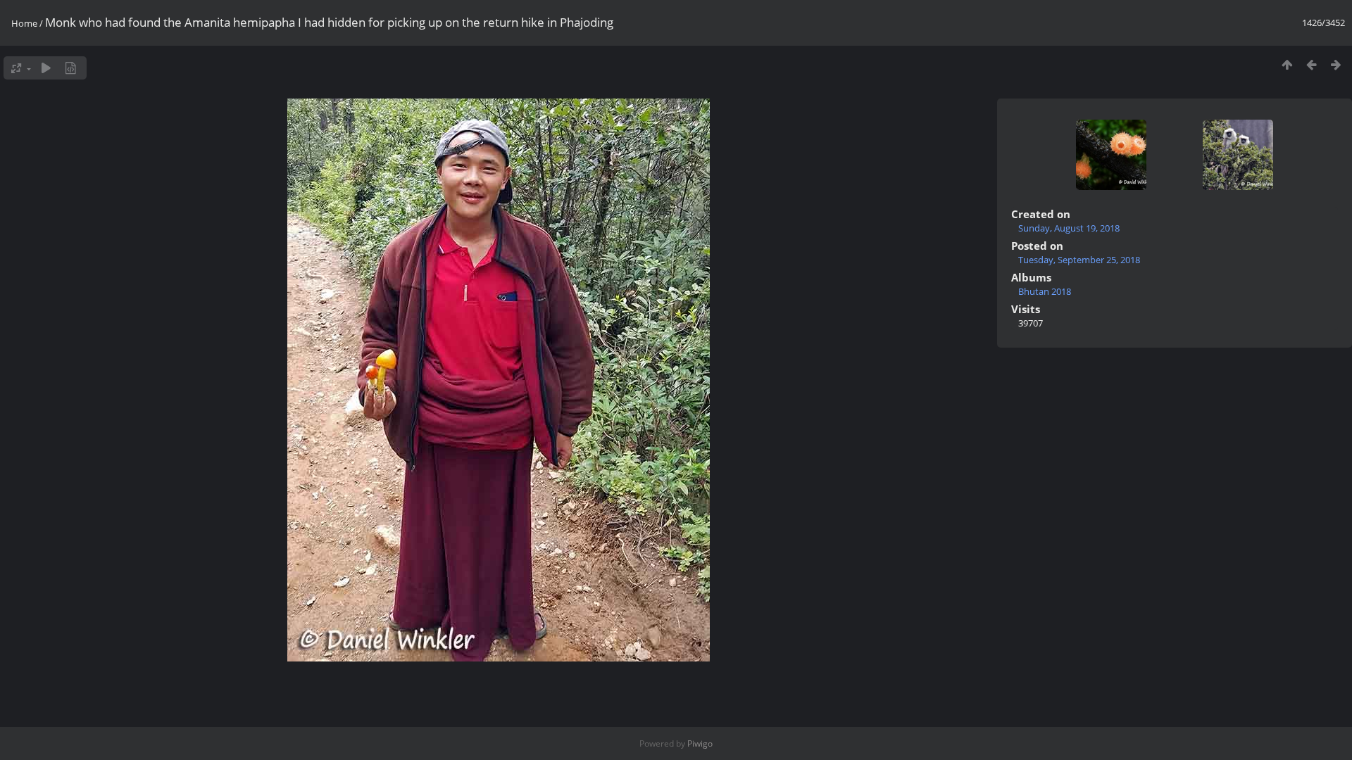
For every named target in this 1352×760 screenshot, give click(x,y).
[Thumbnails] (1287, 64)
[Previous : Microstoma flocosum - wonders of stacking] (1311, 64)
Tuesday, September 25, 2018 (1079, 259)
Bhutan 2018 (1044, 291)
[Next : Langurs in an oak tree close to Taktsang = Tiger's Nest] (1336, 64)
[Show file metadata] (70, 68)
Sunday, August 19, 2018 (1069, 228)
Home (24, 23)
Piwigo (700, 743)
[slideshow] (46, 68)
